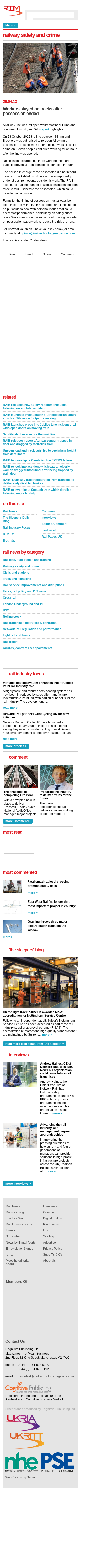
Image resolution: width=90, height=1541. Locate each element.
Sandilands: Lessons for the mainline (29, 434)
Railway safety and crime (21, 566)
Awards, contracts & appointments (27, 648)
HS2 (6, 610)
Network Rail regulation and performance (32, 629)
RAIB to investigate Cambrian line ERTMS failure (37, 460)
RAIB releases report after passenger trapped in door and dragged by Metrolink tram (37, 442)
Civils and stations (16, 572)
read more (10, 707)
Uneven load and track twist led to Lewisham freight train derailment (39, 452)
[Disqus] (40, 327)
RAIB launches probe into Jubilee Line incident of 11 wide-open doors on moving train (39, 426)
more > (33, 893)
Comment (67, 254)
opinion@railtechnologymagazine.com (48, 233)
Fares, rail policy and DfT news (24, 591)
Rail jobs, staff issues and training (27, 560)
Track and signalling (17, 579)
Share (47, 254)
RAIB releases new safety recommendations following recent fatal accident (35, 406)
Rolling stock (12, 616)
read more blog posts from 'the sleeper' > (35, 1044)
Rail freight (10, 642)
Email (29, 254)
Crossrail (9, 597)
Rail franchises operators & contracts (30, 623)
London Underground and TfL (23, 604)
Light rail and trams (16, 635)
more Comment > (18, 821)
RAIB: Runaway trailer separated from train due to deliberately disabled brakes (38, 481)
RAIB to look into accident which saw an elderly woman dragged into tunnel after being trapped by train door (38, 470)
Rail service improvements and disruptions (33, 585)
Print (13, 254)
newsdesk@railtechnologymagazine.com (46, 1376)
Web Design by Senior (21, 1477)
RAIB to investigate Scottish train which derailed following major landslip (37, 491)
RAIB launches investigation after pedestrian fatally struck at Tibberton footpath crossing (39, 416)
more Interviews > (18, 1183)
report (44, 129)
